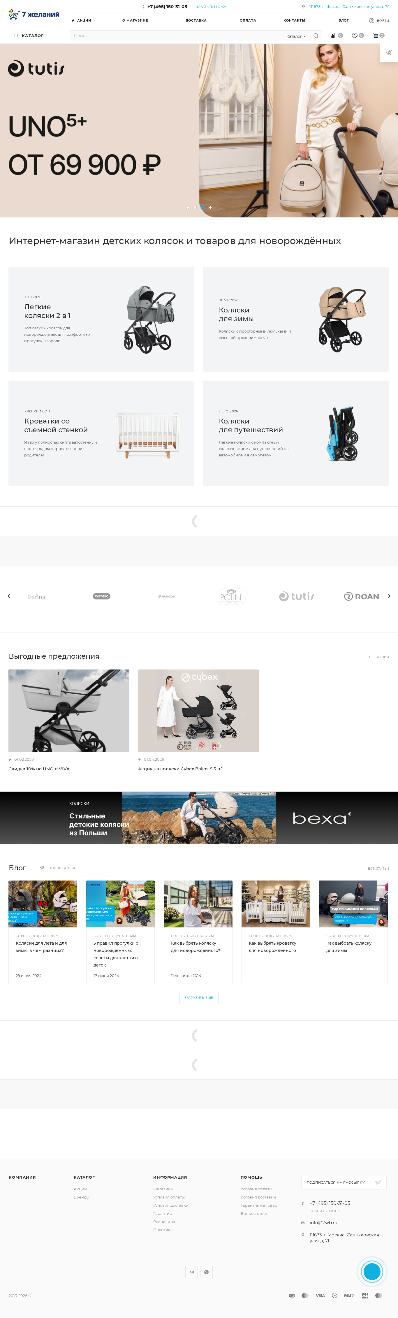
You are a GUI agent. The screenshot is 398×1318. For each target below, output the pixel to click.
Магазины (163, 1189)
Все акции (379, 657)
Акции (80, 1189)
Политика (163, 1229)
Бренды (81, 1197)
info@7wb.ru (323, 1222)
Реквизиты (164, 1221)
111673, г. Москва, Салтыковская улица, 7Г (349, 6)
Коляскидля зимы (236, 314)
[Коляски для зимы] (342, 319)
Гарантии (162, 1213)
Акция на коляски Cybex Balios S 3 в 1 (180, 769)
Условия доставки (171, 1205)
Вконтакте (191, 1272)
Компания (22, 1177)
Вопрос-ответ (254, 1213)
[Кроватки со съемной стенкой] (147, 433)
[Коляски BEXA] (199, 818)
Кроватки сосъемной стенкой (56, 425)
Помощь (252, 1177)
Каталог (84, 1177)
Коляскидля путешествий (251, 425)
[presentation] (9, 596)
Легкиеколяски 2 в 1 (47, 311)
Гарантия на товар (259, 1205)
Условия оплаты (169, 1197)
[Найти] (316, 35)
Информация (170, 1177)
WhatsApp (206, 1272)
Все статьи (378, 869)
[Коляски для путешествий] (342, 433)
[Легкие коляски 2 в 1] (147, 319)
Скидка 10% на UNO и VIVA (39, 769)
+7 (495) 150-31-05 (167, 6)
